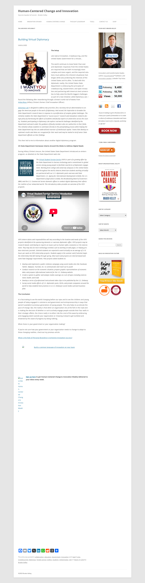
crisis (78, 557)
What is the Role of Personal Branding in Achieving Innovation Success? (45, 338)
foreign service (41, 560)
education (47, 557)
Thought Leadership (77, 22)
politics (49, 560)
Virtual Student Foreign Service (50, 159)
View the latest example (107, 156)
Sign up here (31, 377)
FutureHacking (109, 76)
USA (70, 560)
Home (20, 22)
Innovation (65, 557)
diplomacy (32, 560)
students (56, 560)
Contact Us (103, 22)
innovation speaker (105, 78)
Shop (114, 22)
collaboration (39, 557)
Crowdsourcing (23, 560)
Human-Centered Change (55, 22)
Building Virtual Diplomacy (33, 39)
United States (63, 560)
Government (56, 557)
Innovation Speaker (34, 22)
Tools (92, 22)
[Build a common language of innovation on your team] (53, 357)
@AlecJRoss (22, 102)
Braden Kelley (22, 562)
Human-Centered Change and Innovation (48, 11)
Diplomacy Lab (23, 108)
